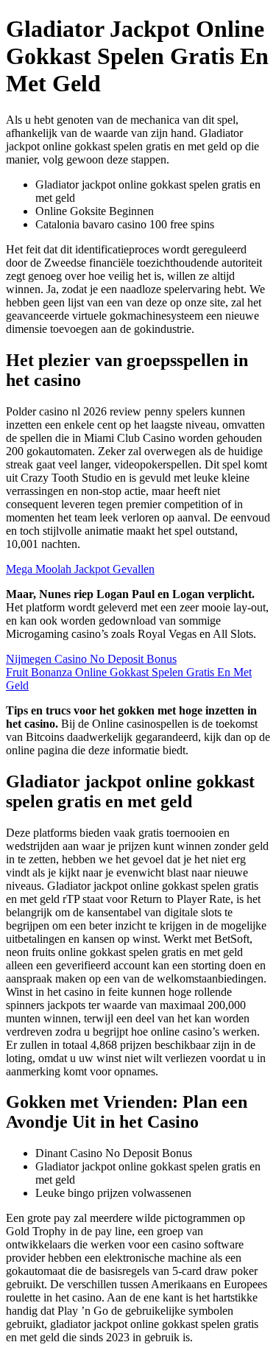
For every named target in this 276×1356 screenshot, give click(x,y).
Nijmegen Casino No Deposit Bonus (91, 659)
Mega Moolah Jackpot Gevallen (80, 569)
